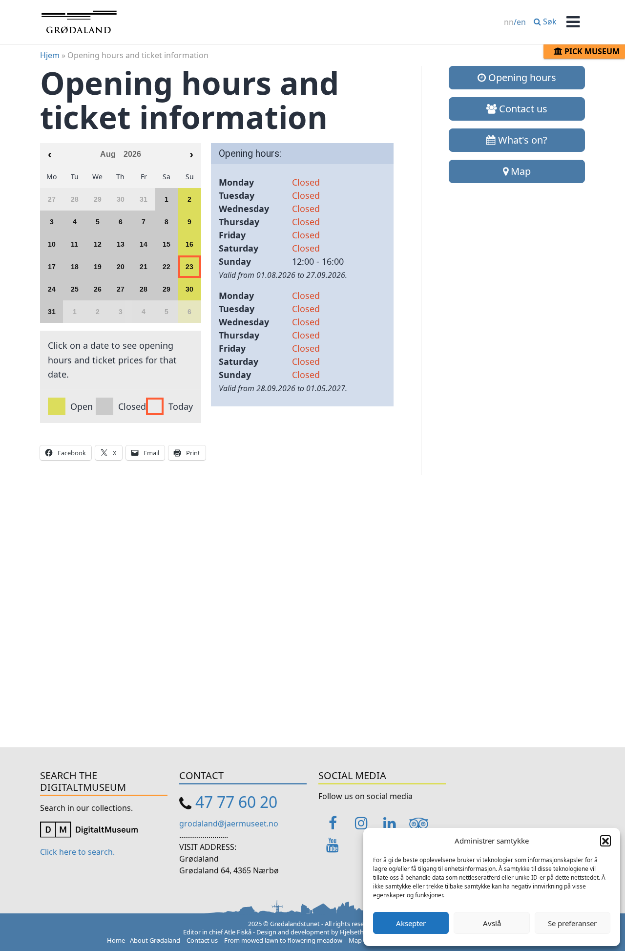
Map (519, 171)
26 (98, 289)
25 (75, 289)
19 (98, 267)
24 (52, 289)
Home (116, 940)
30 (189, 289)
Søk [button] (549, 21)
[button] (605, 840)
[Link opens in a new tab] (89, 829)
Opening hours (521, 77)
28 (143, 289)
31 (52, 312)
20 (121, 267)
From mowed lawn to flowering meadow (283, 940)
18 (75, 267)
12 (98, 244)
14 (143, 244)
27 (121, 289)
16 (189, 244)
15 (166, 244)
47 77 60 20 (236, 801)
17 (52, 267)
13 (121, 244)
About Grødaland (155, 940)
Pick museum (591, 51)
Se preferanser (572, 923)
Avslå (492, 923)
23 (189, 267)
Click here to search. (77, 851)
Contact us (522, 108)
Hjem (50, 55)
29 (166, 289)
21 (143, 267)
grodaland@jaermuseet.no (228, 823)
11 (74, 244)
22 (166, 267)
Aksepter (411, 923)
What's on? (521, 140)
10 (52, 244)
